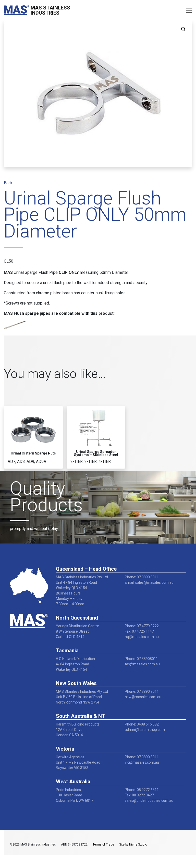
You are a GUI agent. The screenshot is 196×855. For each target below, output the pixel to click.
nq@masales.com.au (142, 637)
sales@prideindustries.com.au (149, 800)
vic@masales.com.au (142, 762)
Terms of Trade (103, 844)
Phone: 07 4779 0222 (142, 626)
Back (8, 182)
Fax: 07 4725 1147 (139, 631)
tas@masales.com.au (142, 664)
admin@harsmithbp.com (145, 730)
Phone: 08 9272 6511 (142, 790)
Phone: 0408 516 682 (142, 724)
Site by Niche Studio (133, 844)
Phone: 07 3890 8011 (142, 577)
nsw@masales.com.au (143, 697)
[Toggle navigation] (189, 10)
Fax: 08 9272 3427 (139, 795)
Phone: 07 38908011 (141, 659)
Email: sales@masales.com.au (149, 582)
